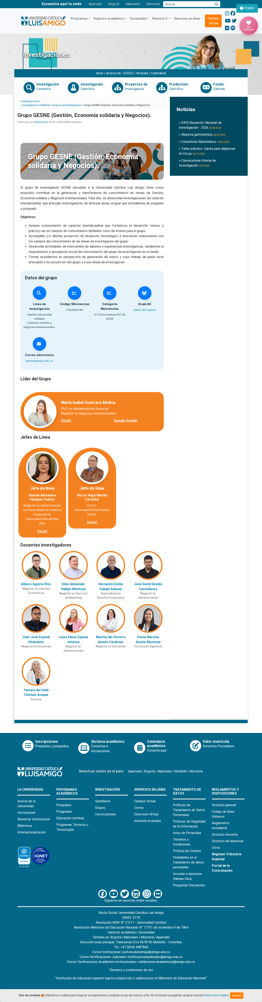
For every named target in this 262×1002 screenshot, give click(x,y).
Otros (216, 848)
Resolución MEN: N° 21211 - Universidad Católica (131, 922)
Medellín (180, 771)
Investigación (107, 789)
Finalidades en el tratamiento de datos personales (188, 862)
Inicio (99, 73)
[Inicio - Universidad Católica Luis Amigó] (43, 21)
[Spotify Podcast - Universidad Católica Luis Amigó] (232, 28)
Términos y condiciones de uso (131, 970)
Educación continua (70, 818)
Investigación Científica (36, 105)
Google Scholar (126, 421)
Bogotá (113, 4)
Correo (139, 808)
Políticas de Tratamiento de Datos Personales (189, 810)
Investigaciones (30, 101)
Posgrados (64, 812)
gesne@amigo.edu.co (39, 360)
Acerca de (113, 73)
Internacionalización (31, 832)
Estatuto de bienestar (228, 841)
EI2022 (128, 73)
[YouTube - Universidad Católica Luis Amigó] (227, 21)
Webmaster (41, 122)
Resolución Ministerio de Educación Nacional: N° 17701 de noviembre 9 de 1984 (131, 927)
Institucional (26, 813)
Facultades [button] (138, 18)
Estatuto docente (225, 834)
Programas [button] (79, 18)
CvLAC (66, 421)
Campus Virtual (213, 20)
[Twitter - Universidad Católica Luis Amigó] (234, 21)
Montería (153, 4)
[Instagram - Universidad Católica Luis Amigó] (227, 13)
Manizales (133, 4)
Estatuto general (224, 805)
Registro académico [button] (109, 18)
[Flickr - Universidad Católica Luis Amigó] (227, 28)
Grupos (100, 808)
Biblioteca (24, 826)
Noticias (142, 73)
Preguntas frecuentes (189, 885)
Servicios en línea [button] (187, 18)
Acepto (237, 995)
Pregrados (63, 805)
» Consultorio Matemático (204, 142)
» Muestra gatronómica (202, 134)
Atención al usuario (147, 821)
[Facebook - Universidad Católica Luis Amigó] (232, 13)
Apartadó (95, 4)
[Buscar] (216, 4)
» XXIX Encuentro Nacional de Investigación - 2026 (200, 125)
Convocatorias (105, 814)
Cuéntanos (158, 73)
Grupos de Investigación (67, 105)
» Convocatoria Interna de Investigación (197, 163)
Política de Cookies (187, 851)
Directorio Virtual (146, 814)
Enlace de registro (145, 309)
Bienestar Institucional (33, 819)
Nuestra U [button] (160, 18)
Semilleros (102, 801)
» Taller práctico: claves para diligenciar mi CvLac (207, 151)
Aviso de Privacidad (187, 833)
